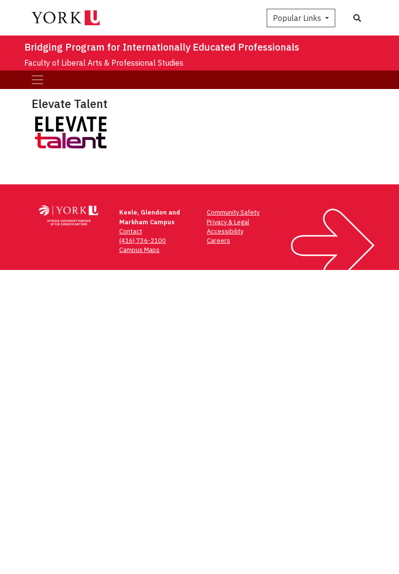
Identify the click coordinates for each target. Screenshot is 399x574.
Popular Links (298, 18)
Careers (218, 240)
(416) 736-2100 (142, 240)
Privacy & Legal (228, 222)
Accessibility (225, 231)
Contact (130, 231)
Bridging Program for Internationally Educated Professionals (161, 47)
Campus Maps (139, 250)
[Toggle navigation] (37, 80)
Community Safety (233, 212)
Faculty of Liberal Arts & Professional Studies (103, 63)
